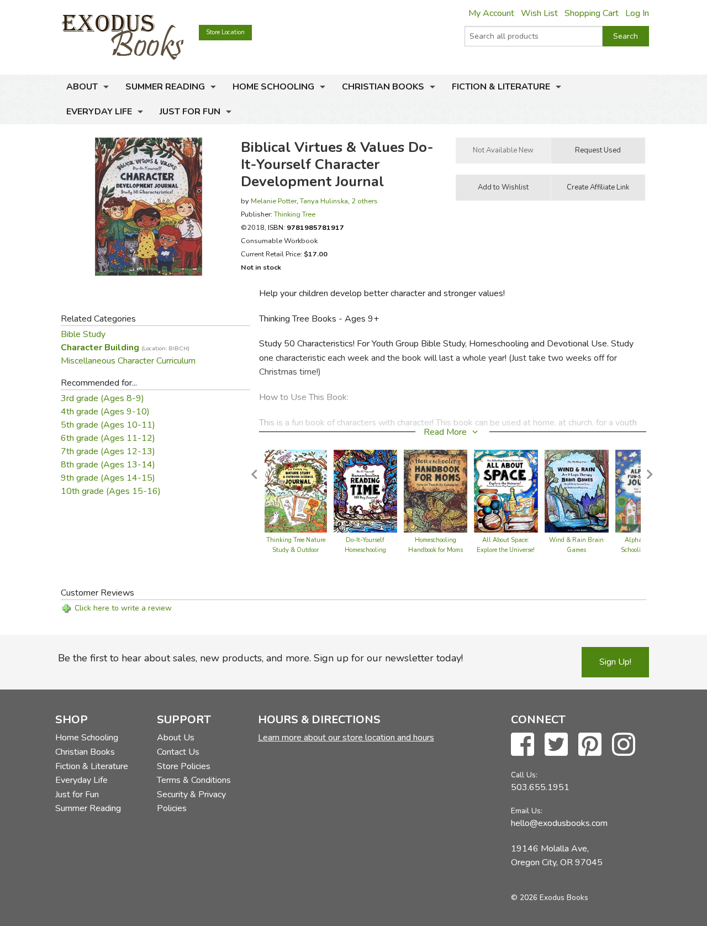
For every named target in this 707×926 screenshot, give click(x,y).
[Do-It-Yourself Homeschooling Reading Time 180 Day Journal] (366, 491)
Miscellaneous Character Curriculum (128, 361)
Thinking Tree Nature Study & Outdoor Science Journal (295, 550)
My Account (491, 13)
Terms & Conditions (194, 780)
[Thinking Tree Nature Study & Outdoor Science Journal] (296, 491)
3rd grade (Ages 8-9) (102, 398)
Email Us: (526, 811)
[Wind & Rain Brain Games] (577, 491)
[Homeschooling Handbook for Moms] (435, 491)
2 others (364, 201)
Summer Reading (165, 87)
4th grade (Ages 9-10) (105, 412)
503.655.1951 (540, 787)
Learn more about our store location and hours (346, 738)
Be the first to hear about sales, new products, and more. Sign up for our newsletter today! (260, 658)
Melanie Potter (274, 201)
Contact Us (178, 752)
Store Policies (183, 766)
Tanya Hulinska (324, 201)
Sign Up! (615, 662)
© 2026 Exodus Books (549, 897)
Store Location (225, 32)
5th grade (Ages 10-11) (108, 425)
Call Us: (524, 775)
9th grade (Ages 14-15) (108, 478)
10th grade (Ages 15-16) (111, 491)
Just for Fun (190, 112)
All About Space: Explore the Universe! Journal (506, 550)
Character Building (125, 347)
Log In (637, 13)
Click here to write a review (123, 608)
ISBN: (306, 227)
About (82, 87)
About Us (175, 738)
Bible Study (83, 334)
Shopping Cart (591, 13)
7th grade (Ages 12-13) (108, 451)
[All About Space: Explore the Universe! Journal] (506, 491)
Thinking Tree (294, 214)
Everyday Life (99, 112)
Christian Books (383, 87)
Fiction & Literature (501, 87)
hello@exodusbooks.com (559, 823)
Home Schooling (273, 87)
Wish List (539, 13)
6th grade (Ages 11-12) (108, 438)
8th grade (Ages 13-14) (108, 465)
